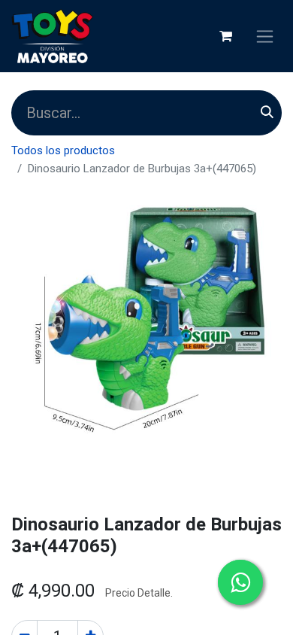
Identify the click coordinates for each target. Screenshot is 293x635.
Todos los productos (63, 150)
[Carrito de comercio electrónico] (225, 36)
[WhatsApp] (240, 582)
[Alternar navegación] (265, 36)
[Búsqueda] (267, 112)
